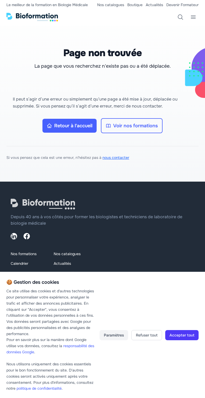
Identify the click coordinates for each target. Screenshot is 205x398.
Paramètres (114, 335)
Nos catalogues (110, 4)
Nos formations (24, 253)
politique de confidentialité (39, 388)
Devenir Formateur (182, 4)
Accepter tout (181, 335)
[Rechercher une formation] (180, 17)
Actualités (154, 4)
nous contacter (115, 157)
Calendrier (19, 263)
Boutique (135, 4)
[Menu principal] (193, 17)
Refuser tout (146, 335)
